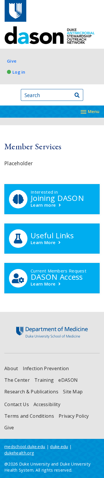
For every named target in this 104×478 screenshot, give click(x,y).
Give (11, 61)
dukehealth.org (19, 453)
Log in (18, 72)
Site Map (73, 391)
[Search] (77, 95)
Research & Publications (31, 391)
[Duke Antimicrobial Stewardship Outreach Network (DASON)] (49, 35)
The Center (17, 380)
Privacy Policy (74, 416)
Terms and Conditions (29, 416)
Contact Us (16, 404)
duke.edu (59, 446)
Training (44, 380)
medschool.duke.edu (24, 446)
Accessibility (47, 404)
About (11, 368)
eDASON (68, 380)
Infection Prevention (46, 368)
